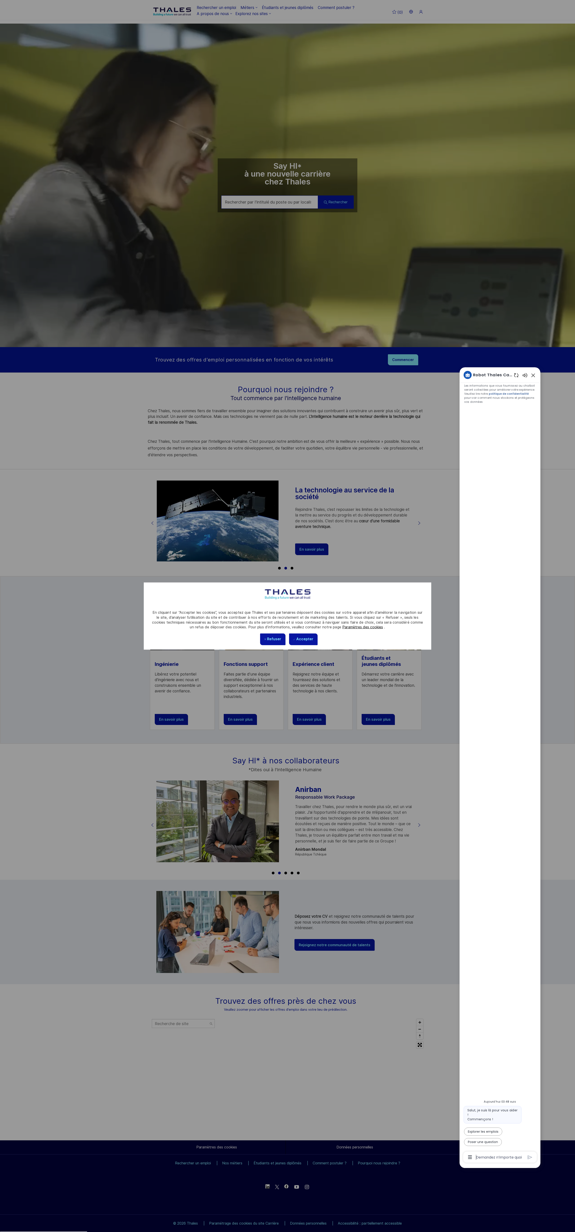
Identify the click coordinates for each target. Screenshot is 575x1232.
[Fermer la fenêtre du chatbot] (533, 375)
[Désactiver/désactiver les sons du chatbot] (525, 375)
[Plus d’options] (470, 1157)
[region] (500, 766)
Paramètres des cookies (362, 627)
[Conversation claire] (516, 375)
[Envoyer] (530, 1157)
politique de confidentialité (509, 394)
